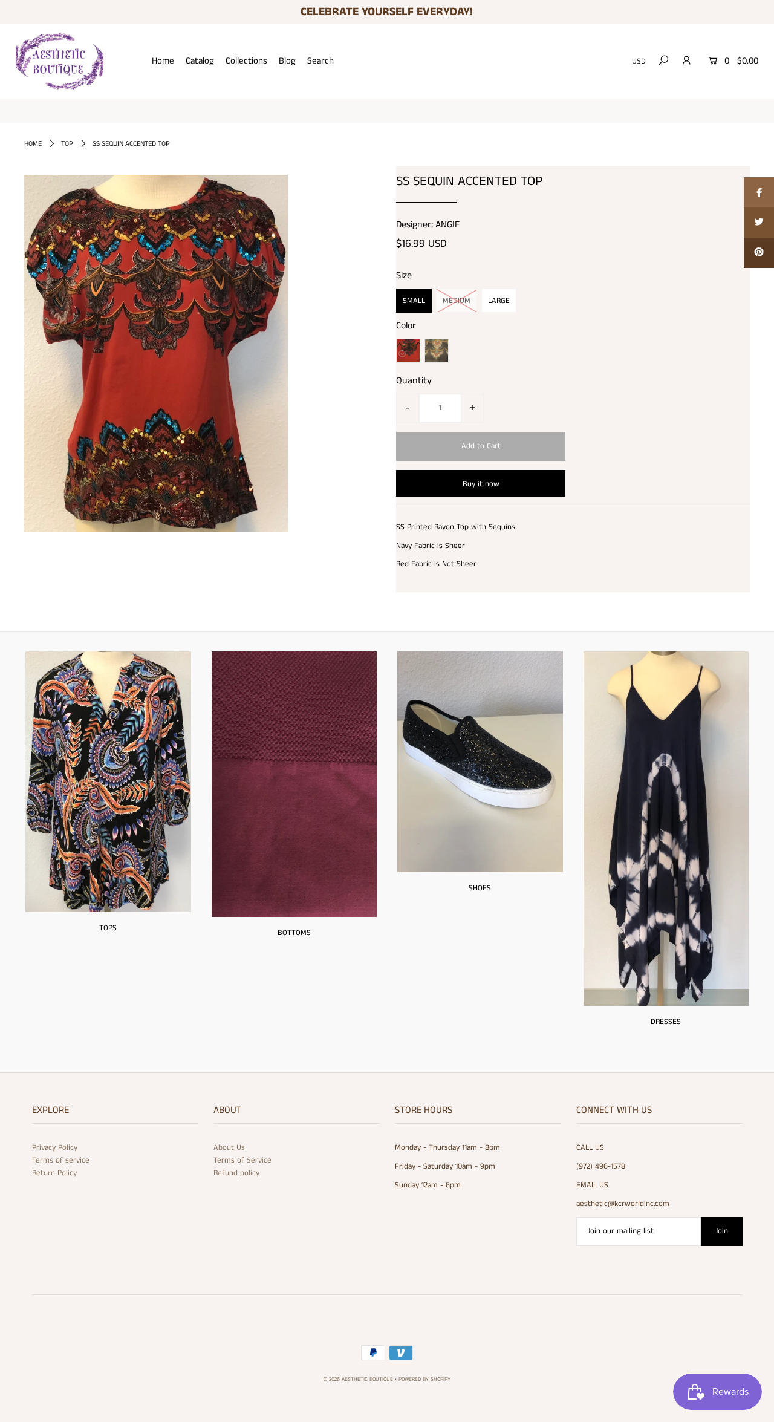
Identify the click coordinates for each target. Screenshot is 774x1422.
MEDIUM (456, 301)
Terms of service (60, 1160)
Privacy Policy (54, 1147)
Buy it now (481, 484)
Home (163, 60)
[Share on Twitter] (759, 222)
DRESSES (666, 1022)
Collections (246, 60)
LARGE (499, 301)
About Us (229, 1147)
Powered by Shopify (424, 1379)
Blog (287, 60)
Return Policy (54, 1173)
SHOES (480, 888)
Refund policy (236, 1173)
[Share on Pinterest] (759, 253)
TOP (67, 144)
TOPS (108, 928)
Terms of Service (242, 1160)
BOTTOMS (294, 933)
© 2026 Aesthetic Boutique (358, 1379)
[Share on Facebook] (759, 192)
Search (320, 60)
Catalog (200, 60)
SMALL (414, 301)
